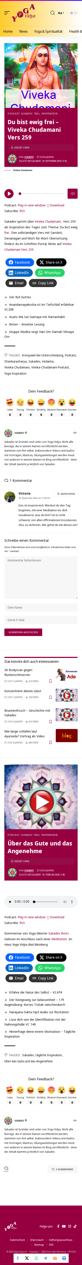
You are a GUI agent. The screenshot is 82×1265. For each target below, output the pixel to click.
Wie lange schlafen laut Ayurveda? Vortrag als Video (24, 733)
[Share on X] (27, 1258)
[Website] (75, 433)
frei (6, 232)
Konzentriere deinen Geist (22, 691)
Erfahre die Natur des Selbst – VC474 (35, 992)
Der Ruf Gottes (20, 297)
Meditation (59, 939)
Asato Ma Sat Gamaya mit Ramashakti (37, 316)
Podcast (13, 113)
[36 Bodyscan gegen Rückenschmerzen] (67, 674)
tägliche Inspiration (49, 1055)
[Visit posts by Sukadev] (12, 159)
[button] (8, 12)
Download (57, 205)
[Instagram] (69, 1226)
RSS (22, 211)
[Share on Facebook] (18, 1258)
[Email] (54, 1258)
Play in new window (31, 205)
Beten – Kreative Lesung (26, 324)
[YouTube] (64, 1226)
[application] (41, 193)
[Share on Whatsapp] (36, 1258)
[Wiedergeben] (9, 193)
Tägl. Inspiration (46, 113)
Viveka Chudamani (48, 221)
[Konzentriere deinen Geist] (67, 695)
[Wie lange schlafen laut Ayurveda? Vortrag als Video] (67, 735)
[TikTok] (75, 1226)
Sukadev (26, 113)
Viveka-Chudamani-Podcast (50, 367)
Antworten (68, 493)
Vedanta (48, 361)
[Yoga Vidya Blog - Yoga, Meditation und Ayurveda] (23, 12)
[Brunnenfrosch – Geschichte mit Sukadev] (67, 714)
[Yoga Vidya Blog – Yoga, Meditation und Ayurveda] (10, 1226)
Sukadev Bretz (58, 933)
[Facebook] (58, 1226)
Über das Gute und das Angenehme (28, 1061)
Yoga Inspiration (15, 373)
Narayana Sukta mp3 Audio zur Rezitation (39, 1012)
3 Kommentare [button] (64, 1169)
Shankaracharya (15, 361)
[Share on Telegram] (45, 1258)
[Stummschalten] (73, 194)
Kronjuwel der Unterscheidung (42, 355)
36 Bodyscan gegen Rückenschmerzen (18, 672)
